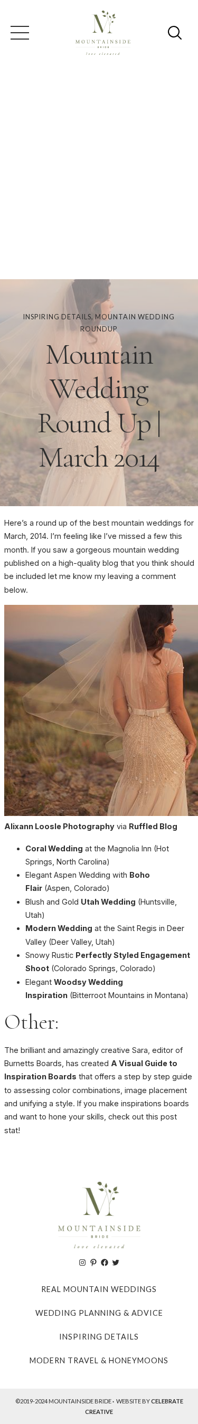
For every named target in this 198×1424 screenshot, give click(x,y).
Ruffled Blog (153, 826)
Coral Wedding (54, 848)
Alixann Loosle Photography (59, 826)
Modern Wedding (58, 928)
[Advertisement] (99, 175)
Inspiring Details (57, 316)
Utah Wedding (108, 901)
